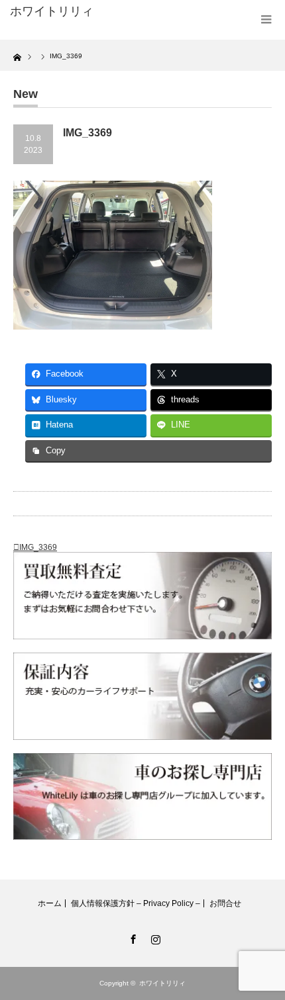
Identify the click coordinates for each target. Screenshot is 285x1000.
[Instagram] (154, 937)
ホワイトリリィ (51, 11)
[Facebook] (131, 937)
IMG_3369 (38, 547)
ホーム (50, 903)
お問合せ (225, 903)
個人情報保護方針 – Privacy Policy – (135, 903)
